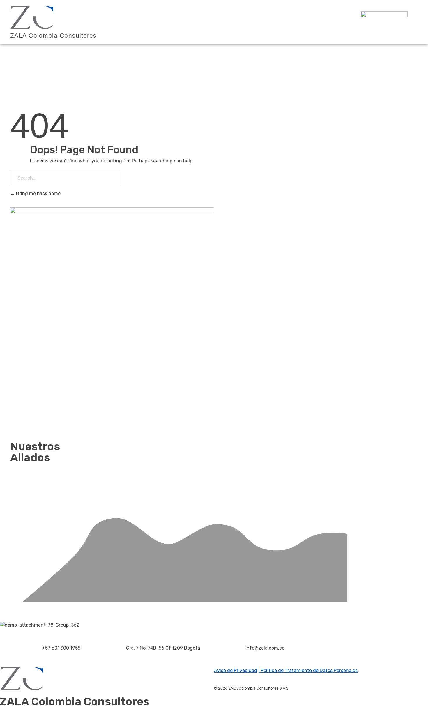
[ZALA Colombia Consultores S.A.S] (32, 17)
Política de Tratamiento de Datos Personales (308, 670)
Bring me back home (38, 193)
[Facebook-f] (323, 658)
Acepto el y (301, 406)
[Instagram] (339, 658)
